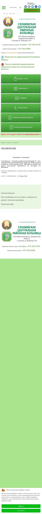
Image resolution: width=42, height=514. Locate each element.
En (13, 13)
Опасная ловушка (7, 193)
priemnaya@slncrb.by (11, 53)
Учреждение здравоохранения (27, 19)
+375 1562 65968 (24, 49)
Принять (21, 506)
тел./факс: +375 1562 (27, 45)
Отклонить (21, 510)
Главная (3, 142)
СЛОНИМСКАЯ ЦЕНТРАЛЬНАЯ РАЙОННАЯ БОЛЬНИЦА (26, 28)
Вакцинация (32, 10)
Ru (4, 13)
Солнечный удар (7, 204)
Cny (10, 13)
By (7, 13)
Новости (9, 142)
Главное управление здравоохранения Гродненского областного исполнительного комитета (17, 66)
